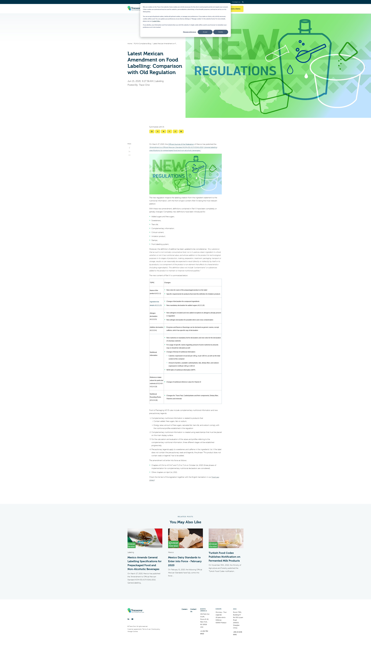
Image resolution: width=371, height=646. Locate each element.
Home (130, 43)
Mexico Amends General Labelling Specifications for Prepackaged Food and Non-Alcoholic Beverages (145, 563)
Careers (184, 609)
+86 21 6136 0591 (237, 633)
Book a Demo (235, 9)
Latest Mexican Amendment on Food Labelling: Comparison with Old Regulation (165, 43)
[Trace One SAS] (136, 9)
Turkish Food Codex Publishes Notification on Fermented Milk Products (224, 556)
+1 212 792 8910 (204, 632)
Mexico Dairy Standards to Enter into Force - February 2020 (185, 561)
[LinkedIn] (128, 619)
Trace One (144, 85)
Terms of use (146, 629)
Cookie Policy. (156, 21)
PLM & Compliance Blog (142, 43)
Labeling (159, 81)
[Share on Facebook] (129, 148)
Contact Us (236, 2)
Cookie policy (155, 629)
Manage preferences (189, 32)
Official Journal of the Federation (181, 144)
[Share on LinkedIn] (129, 151)
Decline (220, 32)
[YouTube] (132, 619)
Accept (205, 32)
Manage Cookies (133, 631)
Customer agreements (135, 629)
